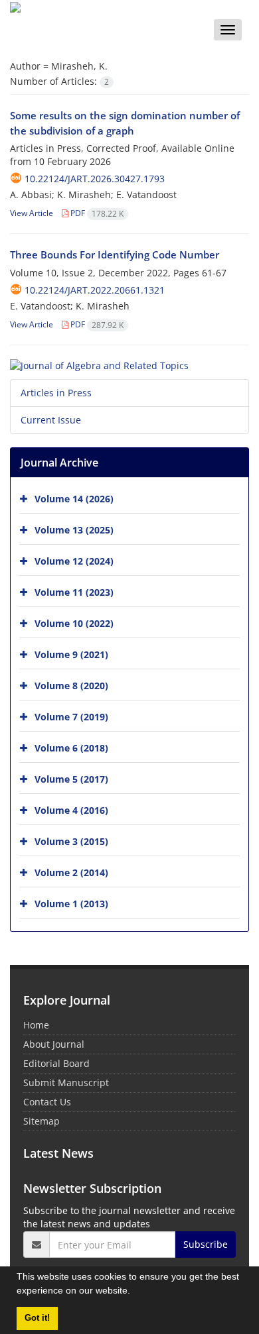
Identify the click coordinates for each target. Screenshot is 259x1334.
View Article (31, 213)
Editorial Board (56, 1063)
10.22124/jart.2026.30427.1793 (95, 178)
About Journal (53, 1044)
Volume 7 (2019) (71, 716)
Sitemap (41, 1121)
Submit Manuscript (66, 1082)
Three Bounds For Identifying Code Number (114, 254)
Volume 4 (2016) (71, 810)
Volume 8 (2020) (71, 685)
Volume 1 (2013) (71, 903)
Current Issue (51, 420)
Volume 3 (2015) (71, 841)
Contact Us (47, 1101)
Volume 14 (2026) (74, 498)
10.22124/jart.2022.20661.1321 (95, 290)
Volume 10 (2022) (74, 623)
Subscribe (205, 1244)
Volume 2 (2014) (71, 872)
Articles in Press (56, 392)
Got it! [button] (37, 1318)
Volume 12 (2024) (74, 561)
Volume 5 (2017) (71, 779)
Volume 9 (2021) (71, 654)
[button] (135, 1292)
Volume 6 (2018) (71, 748)
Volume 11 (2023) (74, 592)
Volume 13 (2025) (74, 530)
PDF (96, 213)
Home (36, 1025)
